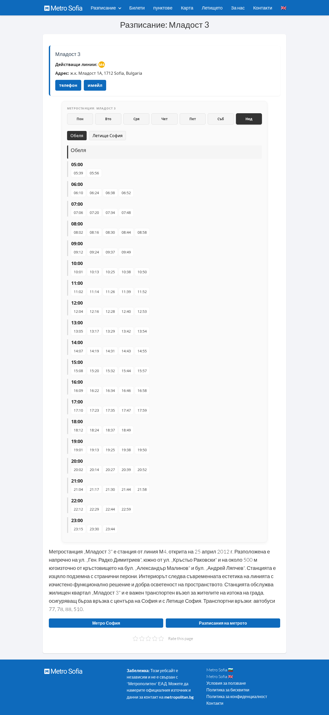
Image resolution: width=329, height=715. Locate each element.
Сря (136, 119)
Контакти (262, 8)
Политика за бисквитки (227, 689)
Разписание (103, 8)
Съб (220, 119)
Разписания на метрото (223, 622)
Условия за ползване (226, 683)
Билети (137, 8)
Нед (248, 119)
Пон (80, 119)
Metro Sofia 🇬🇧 (219, 676)
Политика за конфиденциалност (236, 696)
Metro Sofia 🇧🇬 (219, 669)
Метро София (106, 622)
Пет (192, 119)
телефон (68, 85)
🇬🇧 (283, 8)
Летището (212, 8)
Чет (164, 119)
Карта (187, 8)
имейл (95, 85)
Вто (108, 119)
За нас (238, 8)
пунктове (162, 8)
